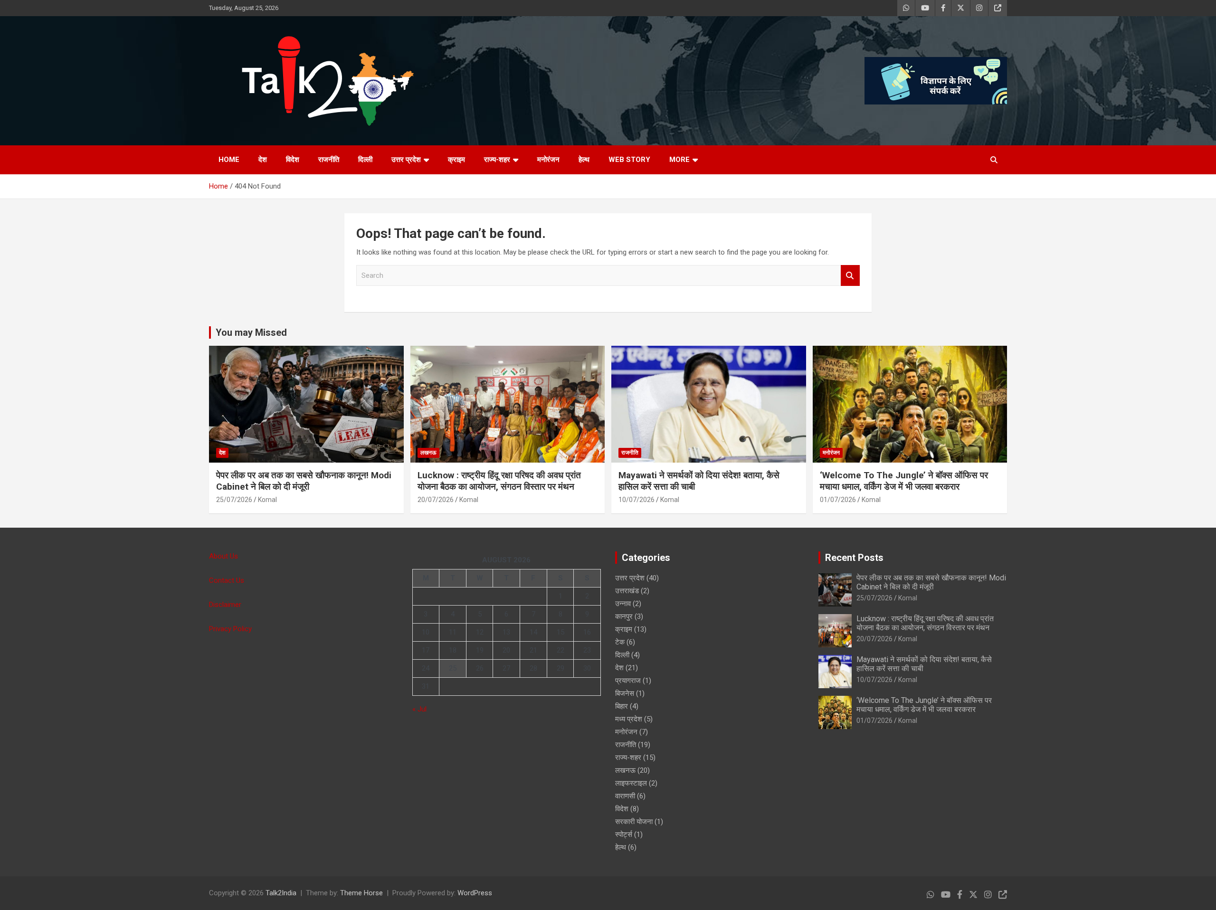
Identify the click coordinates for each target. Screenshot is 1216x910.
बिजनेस (624, 693)
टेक (620, 642)
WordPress (474, 893)
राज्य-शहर (497, 159)
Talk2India (281, 893)
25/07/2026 (234, 499)
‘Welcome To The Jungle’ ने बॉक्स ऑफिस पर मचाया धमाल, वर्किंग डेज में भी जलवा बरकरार (904, 481)
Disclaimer (225, 604)
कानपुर (624, 616)
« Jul (419, 709)
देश (262, 159)
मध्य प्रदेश (628, 719)
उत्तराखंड (627, 591)
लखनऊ (428, 452)
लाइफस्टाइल (631, 783)
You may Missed (251, 332)
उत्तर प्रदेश (406, 159)
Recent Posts (854, 557)
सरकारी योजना (634, 821)
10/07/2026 (636, 499)
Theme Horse (361, 893)
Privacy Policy (230, 629)
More (679, 159)
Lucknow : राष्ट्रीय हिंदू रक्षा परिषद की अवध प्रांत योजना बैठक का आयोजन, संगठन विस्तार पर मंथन (499, 481)
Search (850, 275)
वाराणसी (625, 796)
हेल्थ (584, 159)
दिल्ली (365, 159)
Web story (629, 159)
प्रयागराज (628, 680)
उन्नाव (623, 603)
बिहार (621, 706)
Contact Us (226, 580)
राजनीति (328, 159)
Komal (267, 499)
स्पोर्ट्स (623, 834)
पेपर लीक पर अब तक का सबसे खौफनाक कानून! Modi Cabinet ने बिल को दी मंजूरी (303, 481)
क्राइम (456, 159)
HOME (228, 159)
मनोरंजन (548, 159)
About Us (223, 556)
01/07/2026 (838, 499)
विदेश (292, 159)
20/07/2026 (436, 499)
